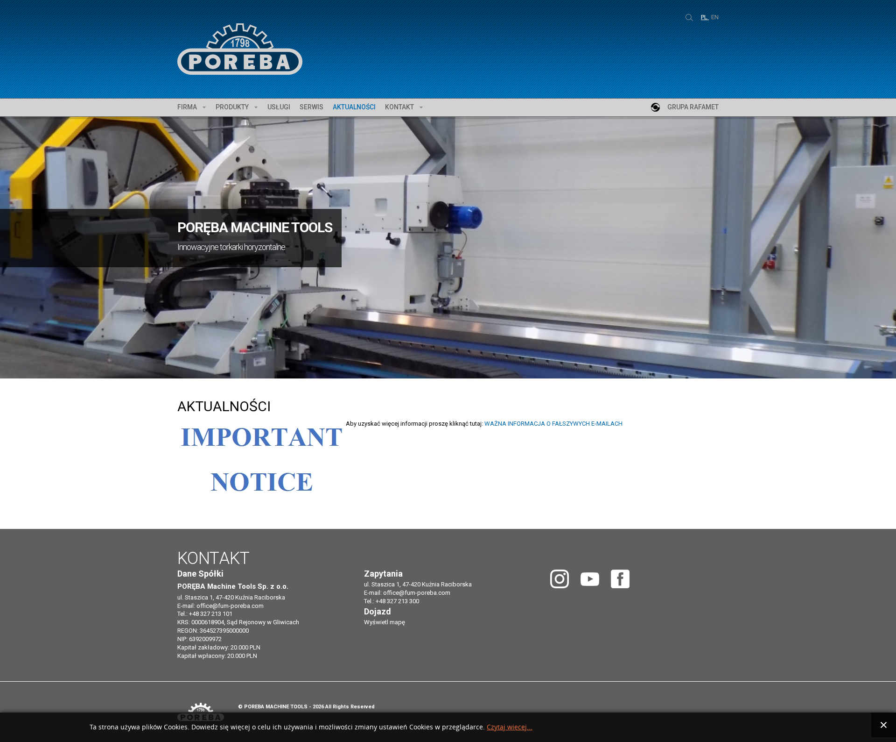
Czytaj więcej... (509, 727)
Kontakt (399, 107)
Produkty (232, 107)
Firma (187, 107)
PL (705, 17)
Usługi (278, 107)
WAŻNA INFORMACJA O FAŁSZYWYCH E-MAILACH (553, 423)
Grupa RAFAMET (693, 107)
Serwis (311, 107)
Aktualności (354, 107)
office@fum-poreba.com (230, 605)
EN (715, 17)
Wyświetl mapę (384, 622)
